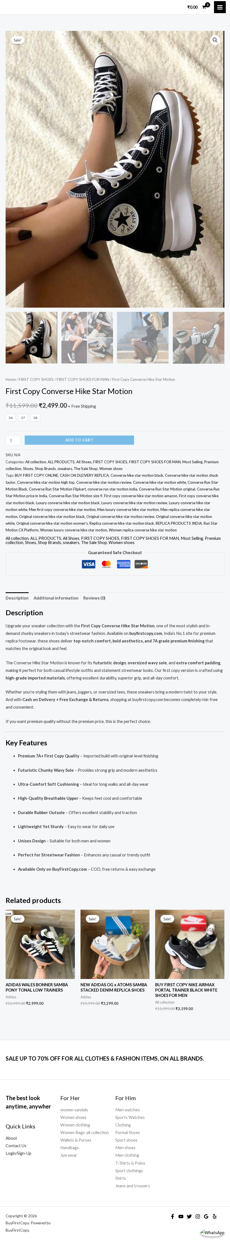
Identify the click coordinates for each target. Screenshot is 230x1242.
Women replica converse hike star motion (143, 530)
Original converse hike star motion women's (52, 523)
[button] (215, 40)
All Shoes (83, 462)
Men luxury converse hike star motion (128, 509)
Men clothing (127, 1155)
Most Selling (192, 462)
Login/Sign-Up (18, 1153)
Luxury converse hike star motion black (68, 503)
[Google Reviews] (206, 1216)
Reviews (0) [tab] (94, 598)
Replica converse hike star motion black (121, 523)
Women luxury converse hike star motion (73, 530)
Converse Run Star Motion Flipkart (57, 489)
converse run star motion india (112, 489)
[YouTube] (180, 1216)
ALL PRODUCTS (61, 462)
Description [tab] (17, 598)
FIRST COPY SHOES (36, 379)
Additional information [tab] (56, 598)
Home (11, 379)
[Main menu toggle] (220, 7)
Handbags (69, 1147)
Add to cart (79, 440)
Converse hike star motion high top (46, 482)
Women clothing (75, 1125)
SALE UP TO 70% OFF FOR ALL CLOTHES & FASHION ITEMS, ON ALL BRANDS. (105, 1058)
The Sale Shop (86, 468)
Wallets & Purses (75, 1140)
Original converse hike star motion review (120, 516)
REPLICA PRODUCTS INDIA (179, 523)
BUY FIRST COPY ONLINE (36, 475)
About (11, 1138)
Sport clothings (129, 1170)
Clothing (123, 1125)
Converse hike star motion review (103, 482)
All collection (35, 462)
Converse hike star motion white (159, 482)
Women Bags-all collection (84, 1132)
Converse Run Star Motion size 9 (75, 496)
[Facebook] (172, 1216)
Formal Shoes (127, 1132)
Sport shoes (126, 1140)
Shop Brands (45, 468)
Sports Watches (130, 1117)
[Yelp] (214, 1216)
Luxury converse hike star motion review (134, 503)
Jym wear (68, 1155)
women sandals (74, 1109)
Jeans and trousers (132, 1185)
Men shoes (125, 1147)
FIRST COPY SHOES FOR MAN (83, 379)
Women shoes (111, 468)
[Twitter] (189, 1216)
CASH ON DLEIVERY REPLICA (84, 475)
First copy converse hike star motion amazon (140, 496)
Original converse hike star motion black (52, 516)
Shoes (28, 468)
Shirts (120, 1178)
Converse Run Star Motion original (167, 489)
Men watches (127, 1109)
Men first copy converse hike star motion (62, 509)
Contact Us (16, 1145)
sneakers (65, 468)
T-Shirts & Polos (130, 1163)
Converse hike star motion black (137, 475)
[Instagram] (197, 1216)
